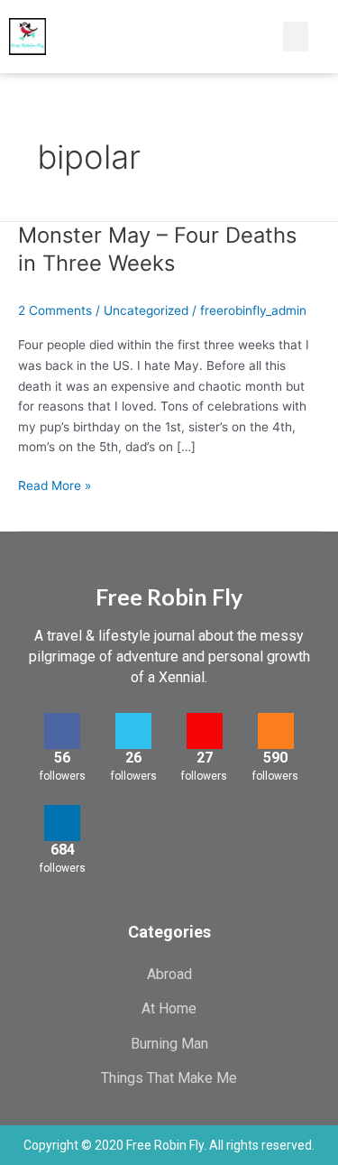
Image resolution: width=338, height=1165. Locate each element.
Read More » (54, 484)
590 (275, 757)
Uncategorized (146, 310)
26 (133, 757)
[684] (62, 823)
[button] (249, 36)
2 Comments (55, 310)
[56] (62, 731)
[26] (133, 731)
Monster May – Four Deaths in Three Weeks (157, 249)
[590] (276, 731)
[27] (205, 731)
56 (62, 757)
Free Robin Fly (169, 596)
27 (204, 757)
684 (62, 849)
